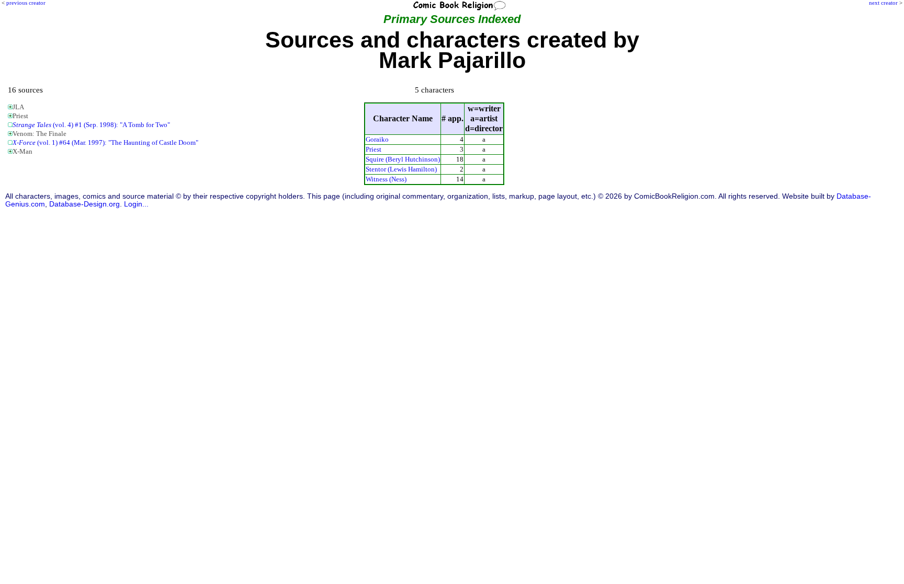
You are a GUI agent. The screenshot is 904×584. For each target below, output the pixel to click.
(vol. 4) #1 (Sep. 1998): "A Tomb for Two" (91, 125)
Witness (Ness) (386, 179)
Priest (373, 149)
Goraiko (377, 139)
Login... (136, 204)
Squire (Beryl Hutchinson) (403, 159)
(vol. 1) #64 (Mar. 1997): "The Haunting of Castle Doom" (105, 142)
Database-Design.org (84, 204)
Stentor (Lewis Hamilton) (401, 169)
